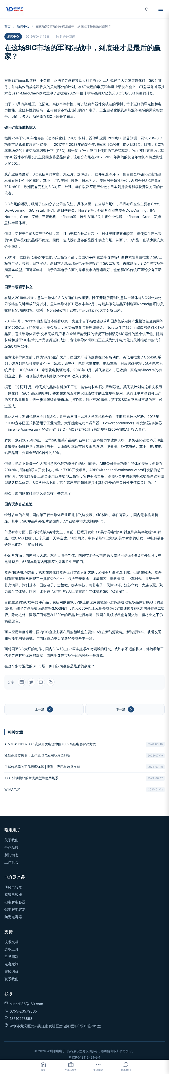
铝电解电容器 (15, 909)
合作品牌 (11, 847)
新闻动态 (11, 855)
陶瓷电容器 (13, 917)
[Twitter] (31, 682)
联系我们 (11, 979)
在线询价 (11, 971)
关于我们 (11, 840)
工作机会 (11, 862)
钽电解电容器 (15, 902)
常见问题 (11, 956)
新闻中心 (23, 26)
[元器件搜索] (147, 9)
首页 (7, 26)
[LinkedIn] (22, 682)
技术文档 (11, 942)
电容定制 (11, 964)
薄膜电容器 (13, 887)
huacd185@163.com (26, 1004)
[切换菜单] (161, 9)
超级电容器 (13, 894)
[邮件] (41, 682)
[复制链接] (51, 682)
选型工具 (11, 949)
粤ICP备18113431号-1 (84, 1057)
